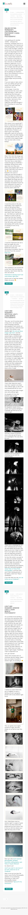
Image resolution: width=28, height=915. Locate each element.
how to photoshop (14, 14)
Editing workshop (20, 304)
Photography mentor (18, 307)
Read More (8, 283)
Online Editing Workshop (15, 23)
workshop (20, 14)
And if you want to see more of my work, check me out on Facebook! (14, 869)
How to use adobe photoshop (16, 19)
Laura (12, 12)
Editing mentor (13, 17)
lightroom (20, 21)
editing (20, 15)
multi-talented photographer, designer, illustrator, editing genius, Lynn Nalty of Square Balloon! (13, 861)
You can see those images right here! (14, 332)
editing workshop (20, 12)
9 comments (14, 298)
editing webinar (20, 17)
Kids (17, 295)
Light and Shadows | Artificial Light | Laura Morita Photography (11, 314)
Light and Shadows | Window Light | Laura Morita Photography (12, 609)
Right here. (8, 252)
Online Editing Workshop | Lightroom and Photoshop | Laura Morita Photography (12, 32)
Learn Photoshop (13, 21)
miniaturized (21, 296)
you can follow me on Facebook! (14, 578)
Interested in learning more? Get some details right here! (14, 275)
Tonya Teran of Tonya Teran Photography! (12, 569)
